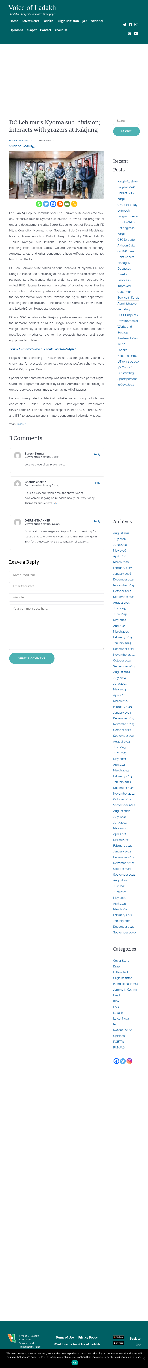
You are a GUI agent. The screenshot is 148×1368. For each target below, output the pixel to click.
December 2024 (123, 649)
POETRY (118, 1041)
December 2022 (123, 788)
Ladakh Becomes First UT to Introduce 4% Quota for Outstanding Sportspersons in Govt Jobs (128, 367)
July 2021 (119, 886)
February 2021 (122, 915)
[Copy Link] (74, 204)
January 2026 (122, 573)
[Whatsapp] (39, 204)
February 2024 (122, 707)
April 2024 (119, 695)
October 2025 (122, 591)
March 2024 (121, 701)
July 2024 (119, 678)
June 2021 (119, 892)
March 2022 (121, 840)
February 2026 (122, 568)
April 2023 (119, 764)
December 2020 (123, 926)
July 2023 (119, 747)
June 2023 (120, 753)
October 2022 (122, 799)
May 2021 (119, 897)
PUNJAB (119, 1047)
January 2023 (122, 782)
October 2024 (122, 660)
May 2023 (119, 759)
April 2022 (119, 834)
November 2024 (124, 654)
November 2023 (124, 724)
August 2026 (121, 533)
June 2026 (120, 544)
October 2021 (122, 869)
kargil (116, 995)
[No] (143, 1358)
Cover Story (121, 960)
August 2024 (121, 672)
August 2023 (121, 741)
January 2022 (122, 851)
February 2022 (122, 845)
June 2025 (120, 614)
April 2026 (120, 556)
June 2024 (120, 683)
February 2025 (122, 637)
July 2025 (119, 608)
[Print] (60, 204)
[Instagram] (129, 1061)
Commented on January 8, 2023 (42, 485)
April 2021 (119, 903)
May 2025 (119, 620)
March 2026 (121, 562)
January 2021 (122, 921)
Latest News (121, 1018)
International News (125, 984)
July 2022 (119, 816)
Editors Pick (121, 972)
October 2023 (122, 730)
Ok (75, 1362)
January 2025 (122, 643)
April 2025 (119, 625)
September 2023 (124, 735)
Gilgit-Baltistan (122, 978)
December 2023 (123, 718)
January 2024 (122, 712)
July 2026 (119, 539)
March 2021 (120, 909)
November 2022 (123, 793)
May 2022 (119, 828)
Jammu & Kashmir (125, 989)
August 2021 (121, 880)
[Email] (67, 204)
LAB (116, 1007)
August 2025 (121, 602)
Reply (96, 454)
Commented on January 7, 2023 (42, 457)
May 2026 (119, 550)
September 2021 (124, 874)
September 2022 (124, 805)
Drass (117, 966)
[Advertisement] (74, 73)
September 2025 (124, 597)
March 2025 (121, 631)
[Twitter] (46, 204)
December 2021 (123, 857)
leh (115, 1024)
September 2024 (124, 666)
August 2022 (121, 811)
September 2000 (124, 932)
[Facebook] (53, 204)
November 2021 (123, 863)
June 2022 (120, 822)
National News (122, 1030)
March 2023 (121, 770)
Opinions (119, 1036)
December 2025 (123, 579)
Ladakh (118, 1012)
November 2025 (124, 585)
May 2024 (119, 689)
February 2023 (122, 776)
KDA (116, 1001)
